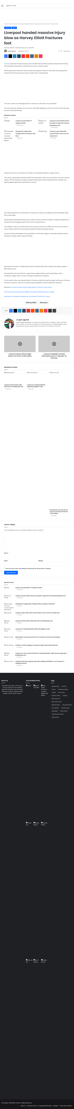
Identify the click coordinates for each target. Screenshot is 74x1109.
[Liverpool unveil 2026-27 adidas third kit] (9, 123)
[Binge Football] (11, 5)
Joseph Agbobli (11, 51)
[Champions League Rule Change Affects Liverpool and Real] (9, 136)
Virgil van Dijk (55, 717)
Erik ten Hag (61, 692)
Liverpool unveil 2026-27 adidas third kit (28, 588)
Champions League (63, 689)
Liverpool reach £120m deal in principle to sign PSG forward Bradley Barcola (59, 123)
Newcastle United (66, 704)
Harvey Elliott (31, 302)
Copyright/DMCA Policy (45, 1105)
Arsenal (54, 689)
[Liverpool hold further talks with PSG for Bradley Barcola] (14, 377)
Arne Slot (64, 686)
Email (6, 560)
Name (6, 553)
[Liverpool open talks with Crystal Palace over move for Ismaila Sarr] (43, 133)
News (10, 24)
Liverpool (15, 24)
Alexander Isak (55, 686)
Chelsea (54, 692)
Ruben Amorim (64, 711)
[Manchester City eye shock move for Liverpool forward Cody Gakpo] (60, 440)
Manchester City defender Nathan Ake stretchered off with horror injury (27, 296)
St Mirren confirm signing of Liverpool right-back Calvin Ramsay (36, 645)
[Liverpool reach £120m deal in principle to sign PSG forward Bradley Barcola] (43, 123)
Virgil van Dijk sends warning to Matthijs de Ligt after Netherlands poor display (29, 292)
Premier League (65, 708)
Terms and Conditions (66, 1105)
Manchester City (56, 698)
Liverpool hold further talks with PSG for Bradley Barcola (13, 385)
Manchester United (56, 701)
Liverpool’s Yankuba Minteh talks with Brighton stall (36, 385)
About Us (23, 1105)
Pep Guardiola (55, 708)
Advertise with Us (32, 1105)
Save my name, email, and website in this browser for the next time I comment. (28, 568)
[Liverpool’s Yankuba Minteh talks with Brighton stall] (37, 377)
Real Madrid (55, 711)
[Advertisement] (37, 14)
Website (40, 560)
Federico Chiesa (56, 695)
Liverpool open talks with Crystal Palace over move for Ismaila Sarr (59, 133)
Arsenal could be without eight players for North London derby (32, 287)
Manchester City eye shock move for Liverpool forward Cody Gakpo (59, 511)
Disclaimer (56, 1105)
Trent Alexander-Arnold (57, 714)
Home (6, 24)
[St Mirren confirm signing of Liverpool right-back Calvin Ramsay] (9, 647)
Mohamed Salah (56, 704)
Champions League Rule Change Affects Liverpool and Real (25, 133)
